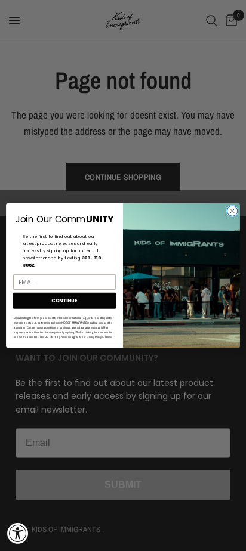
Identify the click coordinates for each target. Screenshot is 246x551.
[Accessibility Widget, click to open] (18, 533)
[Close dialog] (232, 211)
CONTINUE (64, 300)
